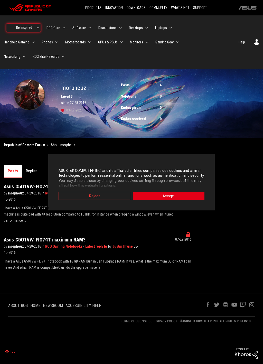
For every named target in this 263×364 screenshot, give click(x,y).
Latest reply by (96, 246)
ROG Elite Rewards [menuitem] (46, 56)
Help (242, 42)
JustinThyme (123, 246)
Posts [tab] (13, 171)
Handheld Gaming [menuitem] (16, 42)
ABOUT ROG (18, 305)
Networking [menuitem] (12, 56)
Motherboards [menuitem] (75, 42)
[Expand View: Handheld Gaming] (33, 42)
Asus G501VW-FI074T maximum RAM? (45, 240)
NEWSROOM (53, 305)
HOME (35, 305)
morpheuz (16, 193)
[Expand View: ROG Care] (64, 27)
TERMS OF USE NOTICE (136, 321)
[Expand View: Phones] (56, 42)
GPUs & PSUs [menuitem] (108, 42)
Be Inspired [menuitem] (24, 27)
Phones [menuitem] (47, 42)
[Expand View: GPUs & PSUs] (121, 42)
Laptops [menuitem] (161, 28)
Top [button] (12, 351)
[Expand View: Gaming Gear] (177, 42)
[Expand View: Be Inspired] (38, 28)
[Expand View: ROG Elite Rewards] (63, 56)
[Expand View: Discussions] (120, 27)
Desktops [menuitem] (136, 28)
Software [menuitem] (79, 28)
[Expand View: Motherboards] (89, 42)
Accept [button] (169, 196)
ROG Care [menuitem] (53, 28)
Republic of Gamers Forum (24, 145)
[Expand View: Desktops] (146, 27)
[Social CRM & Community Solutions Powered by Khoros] (246, 353)
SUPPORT (200, 8)
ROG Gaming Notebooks (64, 246)
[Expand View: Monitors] (146, 42)
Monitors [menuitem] (136, 42)
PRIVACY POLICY (166, 321)
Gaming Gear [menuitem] (164, 42)
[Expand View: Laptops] (170, 27)
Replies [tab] (31, 171)
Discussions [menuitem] (107, 28)
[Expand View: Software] (89, 27)
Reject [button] (94, 196)
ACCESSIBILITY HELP (83, 305)
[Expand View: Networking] (24, 56)
